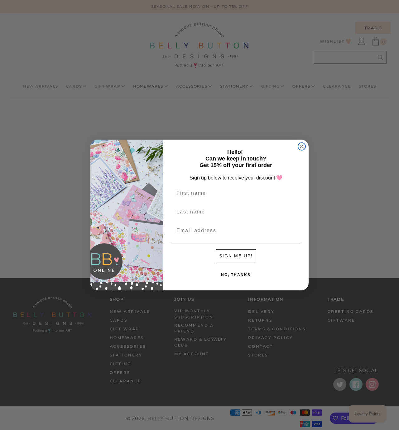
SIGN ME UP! (236, 255)
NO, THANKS (236, 275)
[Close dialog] (301, 146)
